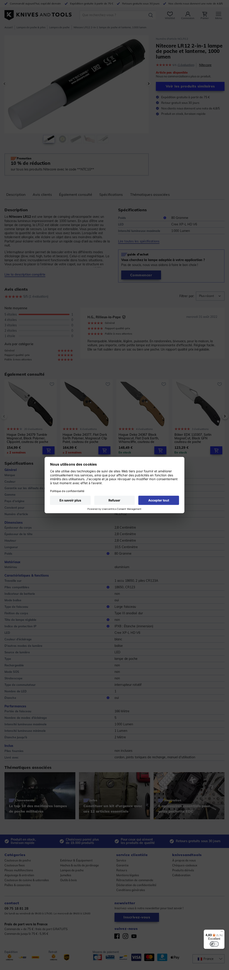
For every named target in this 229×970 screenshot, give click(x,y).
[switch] (214, 944)
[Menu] (222, 932)
